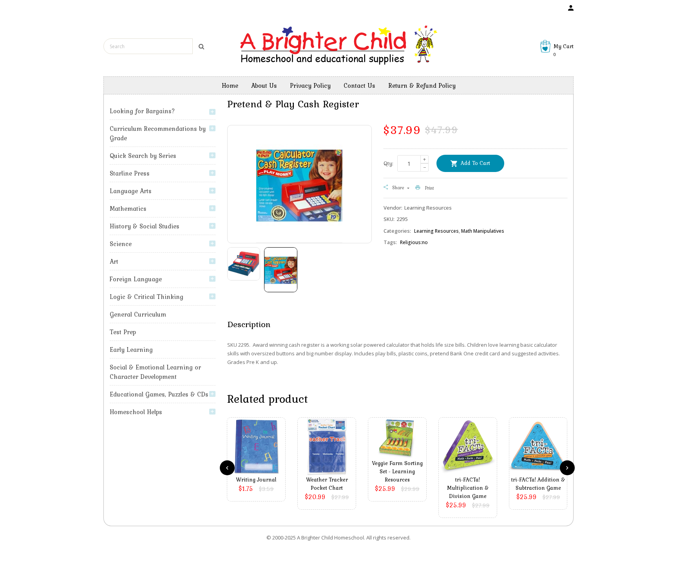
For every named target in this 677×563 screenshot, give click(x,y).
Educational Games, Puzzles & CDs (159, 394)
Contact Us (359, 85)
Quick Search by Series (143, 155)
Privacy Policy (310, 85)
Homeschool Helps (136, 411)
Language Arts (131, 191)
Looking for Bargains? (142, 111)
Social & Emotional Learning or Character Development (155, 371)
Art (114, 261)
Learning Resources (436, 231)
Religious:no (414, 242)
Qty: (388, 163)
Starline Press (130, 173)
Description (248, 324)
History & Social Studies (144, 226)
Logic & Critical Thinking (146, 296)
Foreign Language (136, 279)
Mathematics (128, 208)
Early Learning (131, 349)
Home (230, 85)
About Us (264, 85)
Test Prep (123, 332)
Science (121, 243)
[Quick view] (258, 458)
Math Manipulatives (482, 231)
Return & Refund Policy (422, 85)
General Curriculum (138, 314)
